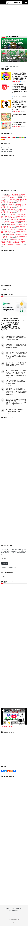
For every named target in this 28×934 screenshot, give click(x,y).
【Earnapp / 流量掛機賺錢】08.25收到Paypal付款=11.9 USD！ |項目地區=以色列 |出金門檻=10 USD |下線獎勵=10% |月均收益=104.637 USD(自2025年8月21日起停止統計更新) (10, 324)
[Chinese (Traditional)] (4, 137)
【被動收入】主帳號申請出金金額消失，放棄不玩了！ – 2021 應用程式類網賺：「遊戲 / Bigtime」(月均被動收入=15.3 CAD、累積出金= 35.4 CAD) (19, 105)
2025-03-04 (5, 47)
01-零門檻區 (5, 37)
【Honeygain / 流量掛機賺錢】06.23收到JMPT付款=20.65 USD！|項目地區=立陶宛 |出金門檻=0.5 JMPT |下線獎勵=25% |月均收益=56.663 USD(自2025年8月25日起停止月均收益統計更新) (16, 355)
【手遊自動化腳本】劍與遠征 (19, 115)
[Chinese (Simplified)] (2, 137)
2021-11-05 (23, 111)
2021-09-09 (23, 118)
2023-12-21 (23, 81)
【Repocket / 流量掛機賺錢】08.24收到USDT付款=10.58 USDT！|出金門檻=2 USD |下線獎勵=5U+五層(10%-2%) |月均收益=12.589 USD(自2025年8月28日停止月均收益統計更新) (16, 373)
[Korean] (16, 137)
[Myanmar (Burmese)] (22, 137)
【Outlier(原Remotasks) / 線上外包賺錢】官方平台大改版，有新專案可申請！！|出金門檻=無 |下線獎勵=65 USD (16, 381)
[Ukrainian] (2, 139)
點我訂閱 (5, 563)
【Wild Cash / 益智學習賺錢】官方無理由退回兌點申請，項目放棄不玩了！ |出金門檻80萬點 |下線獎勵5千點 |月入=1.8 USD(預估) (19, 76)
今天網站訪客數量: (5, 149)
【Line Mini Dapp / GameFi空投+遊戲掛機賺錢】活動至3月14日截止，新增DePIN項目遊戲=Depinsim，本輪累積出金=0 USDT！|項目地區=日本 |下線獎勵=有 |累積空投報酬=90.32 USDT (12, 42)
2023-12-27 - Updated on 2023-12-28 (10, 60)
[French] (7, 137)
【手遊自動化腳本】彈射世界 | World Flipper (19, 123)
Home (2, 66)
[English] (5, 137)
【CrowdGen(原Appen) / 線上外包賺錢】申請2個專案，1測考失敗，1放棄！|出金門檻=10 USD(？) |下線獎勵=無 (16, 364)
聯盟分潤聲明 (19, 908)
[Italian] (13, 137)
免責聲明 (12, 908)
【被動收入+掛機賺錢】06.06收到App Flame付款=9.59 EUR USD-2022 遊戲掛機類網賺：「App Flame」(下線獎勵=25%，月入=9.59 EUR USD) (19, 89)
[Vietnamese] (4, 139)
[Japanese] (14, 137)
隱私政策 (7, 908)
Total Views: (4, 151)
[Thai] (25, 137)
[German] (9, 137)
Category (7, 66)
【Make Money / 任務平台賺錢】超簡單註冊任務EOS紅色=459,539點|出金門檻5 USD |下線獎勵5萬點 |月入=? (12, 57)
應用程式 (17, 66)
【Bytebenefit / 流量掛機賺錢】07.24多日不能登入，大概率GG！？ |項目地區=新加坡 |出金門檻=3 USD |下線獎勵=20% (14, 195)
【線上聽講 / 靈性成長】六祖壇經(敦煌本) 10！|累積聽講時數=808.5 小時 (15, 410)
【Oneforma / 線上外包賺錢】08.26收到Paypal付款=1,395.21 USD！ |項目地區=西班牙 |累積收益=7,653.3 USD (16, 337)
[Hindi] (11, 137)
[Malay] (20, 137)
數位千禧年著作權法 (13, 910)
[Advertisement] (14, 20)
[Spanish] (23, 137)
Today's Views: (4, 147)
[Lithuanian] (18, 137)
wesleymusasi (16, 81)
